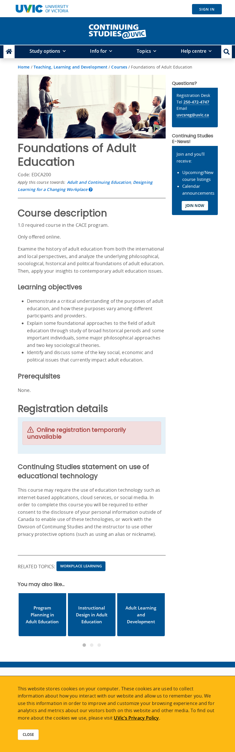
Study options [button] (45, 51)
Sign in (207, 9)
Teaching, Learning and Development (70, 67)
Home (24, 67)
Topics (144, 51)
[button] (226, 51)
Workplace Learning (81, 566)
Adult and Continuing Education (99, 182)
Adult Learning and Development (141, 614)
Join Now (194, 205)
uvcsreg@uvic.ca (193, 115)
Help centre (193, 51)
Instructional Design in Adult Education (91, 614)
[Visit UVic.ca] (41, 9)
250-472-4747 (196, 102)
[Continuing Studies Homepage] (9, 51)
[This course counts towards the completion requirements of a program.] (91, 189)
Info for (98, 51)
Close (28, 734)
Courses (119, 67)
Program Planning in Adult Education (42, 614)
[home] (117, 30)
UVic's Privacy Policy (136, 718)
